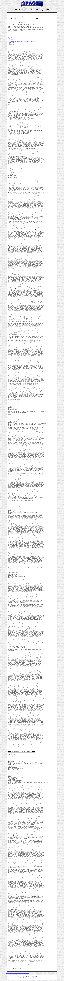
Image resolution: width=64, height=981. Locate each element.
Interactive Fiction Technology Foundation (36, 976)
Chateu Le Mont (11, 37)
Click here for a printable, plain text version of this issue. (17, 973)
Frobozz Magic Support (13, 38)
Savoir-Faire (11, 39)
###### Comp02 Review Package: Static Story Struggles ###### (22, 41)
